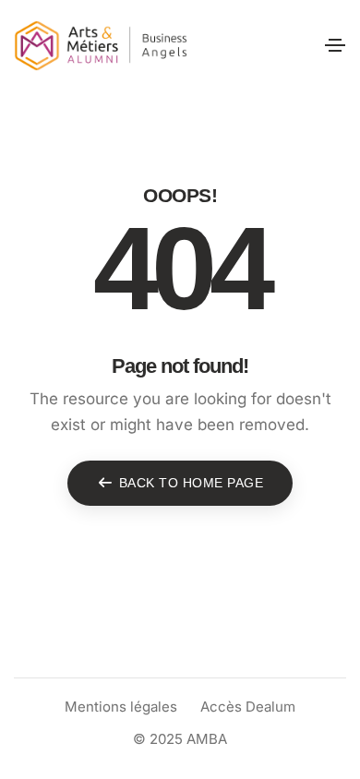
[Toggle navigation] (335, 45)
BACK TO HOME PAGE (191, 482)
